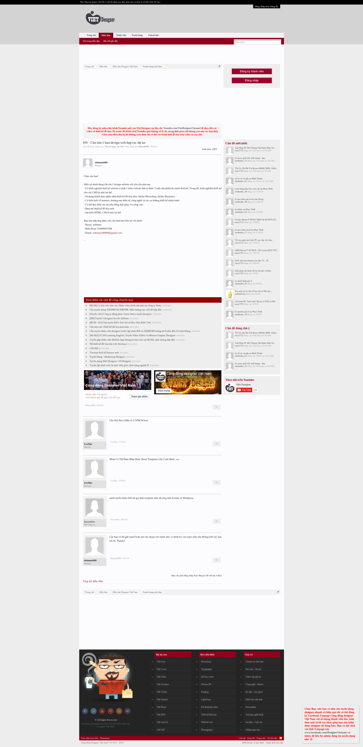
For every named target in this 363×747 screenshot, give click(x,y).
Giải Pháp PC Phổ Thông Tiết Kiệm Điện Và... (255, 148)
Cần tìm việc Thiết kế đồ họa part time (109, 326)
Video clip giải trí (253, 676)
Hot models (251, 707)
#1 (217, 407)
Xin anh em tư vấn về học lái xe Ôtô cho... (253, 291)
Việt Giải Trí (162, 722)
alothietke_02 (241, 283)
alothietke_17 (241, 232)
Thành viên (121, 35)
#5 (217, 560)
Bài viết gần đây (110, 41)
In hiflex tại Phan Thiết (245, 209)
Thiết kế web (207, 722)
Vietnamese (105, 738)
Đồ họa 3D (206, 684)
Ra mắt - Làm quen (254, 692)
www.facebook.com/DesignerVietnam (326, 732)
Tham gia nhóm (139, 396)
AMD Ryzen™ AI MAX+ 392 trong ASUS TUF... (256, 250)
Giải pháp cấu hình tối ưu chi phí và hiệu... (254, 271)
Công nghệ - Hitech (254, 684)
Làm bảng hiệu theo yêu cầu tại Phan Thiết (254, 189)
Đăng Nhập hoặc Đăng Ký (266, 6)
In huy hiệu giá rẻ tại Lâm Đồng (249, 199)
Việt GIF (161, 729)
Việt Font (161, 661)
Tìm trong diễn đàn (91, 41)
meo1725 (239, 150)
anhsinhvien (240, 294)
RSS (280, 738)
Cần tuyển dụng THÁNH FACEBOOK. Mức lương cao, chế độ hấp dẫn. (126, 309)
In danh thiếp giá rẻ (243, 281)
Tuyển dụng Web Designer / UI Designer (110, 361)
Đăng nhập (251, 80)
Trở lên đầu (272, 738)
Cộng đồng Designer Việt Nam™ (102, 743)
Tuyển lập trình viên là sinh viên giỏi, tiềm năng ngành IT (119, 365)
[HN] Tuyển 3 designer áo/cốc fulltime (109, 318)
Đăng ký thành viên (252, 71)
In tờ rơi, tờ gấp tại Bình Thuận (248, 178)
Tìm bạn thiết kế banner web (104, 352)
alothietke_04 (241, 212)
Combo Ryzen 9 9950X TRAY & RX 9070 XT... (256, 219)
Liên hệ (242, 738)
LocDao (113, 442)
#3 (217, 482)
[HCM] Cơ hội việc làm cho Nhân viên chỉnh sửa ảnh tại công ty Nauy (125, 305)
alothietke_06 (241, 202)
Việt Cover (161, 669)
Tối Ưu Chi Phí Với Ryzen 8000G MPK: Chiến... (256, 168)
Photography (207, 729)
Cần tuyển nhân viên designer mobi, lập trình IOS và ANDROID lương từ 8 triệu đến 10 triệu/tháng (140, 331)
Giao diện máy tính (89, 738)
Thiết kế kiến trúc (209, 714)
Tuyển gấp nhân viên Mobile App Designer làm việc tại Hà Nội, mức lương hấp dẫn (132, 339)
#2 (217, 443)
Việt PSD (161, 714)
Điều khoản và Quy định (253, 743)
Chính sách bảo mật (274, 743)
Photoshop (206, 661)
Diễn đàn (106, 35)
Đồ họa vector (207, 676)
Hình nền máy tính (254, 699)
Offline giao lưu (253, 729)
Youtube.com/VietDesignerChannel (182, 128)
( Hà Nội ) (94, 348)
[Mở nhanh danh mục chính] (219, 66)
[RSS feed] (119, 713)
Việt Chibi (161, 676)
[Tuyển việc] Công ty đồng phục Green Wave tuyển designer (121, 314)
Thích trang (164, 390)
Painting (205, 692)
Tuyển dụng (137, 35)
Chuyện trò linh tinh (255, 661)
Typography (206, 669)
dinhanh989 (143, 146)
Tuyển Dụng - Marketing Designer (107, 356)
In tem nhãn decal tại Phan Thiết (249, 230)
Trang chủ (91, 35)
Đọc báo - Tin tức (253, 669)
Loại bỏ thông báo (218, 128)
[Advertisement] (181, 53)
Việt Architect (163, 684)
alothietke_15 (241, 161)
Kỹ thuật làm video (209, 707)
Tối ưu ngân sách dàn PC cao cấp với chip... (254, 240)
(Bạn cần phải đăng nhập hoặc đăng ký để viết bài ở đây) (196, 575)
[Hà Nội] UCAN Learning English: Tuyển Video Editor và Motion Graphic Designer (132, 335)
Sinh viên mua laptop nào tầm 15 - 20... (252, 260)
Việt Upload (162, 699)
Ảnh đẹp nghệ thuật (254, 714)
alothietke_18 (241, 191)
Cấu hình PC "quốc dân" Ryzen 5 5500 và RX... (256, 301)
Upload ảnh (153, 35)
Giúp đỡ (250, 738)
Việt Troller (162, 692)
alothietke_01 (241, 181)
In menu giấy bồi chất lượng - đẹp (250, 158)
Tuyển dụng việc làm (114, 146)
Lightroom (206, 699)
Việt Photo (161, 707)
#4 (217, 521)
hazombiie (89, 521)
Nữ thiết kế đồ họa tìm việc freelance (108, 343)
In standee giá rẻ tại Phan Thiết (248, 311)
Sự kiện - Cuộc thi (254, 722)
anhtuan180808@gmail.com (107, 232)
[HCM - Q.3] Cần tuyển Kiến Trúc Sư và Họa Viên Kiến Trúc (120, 322)
